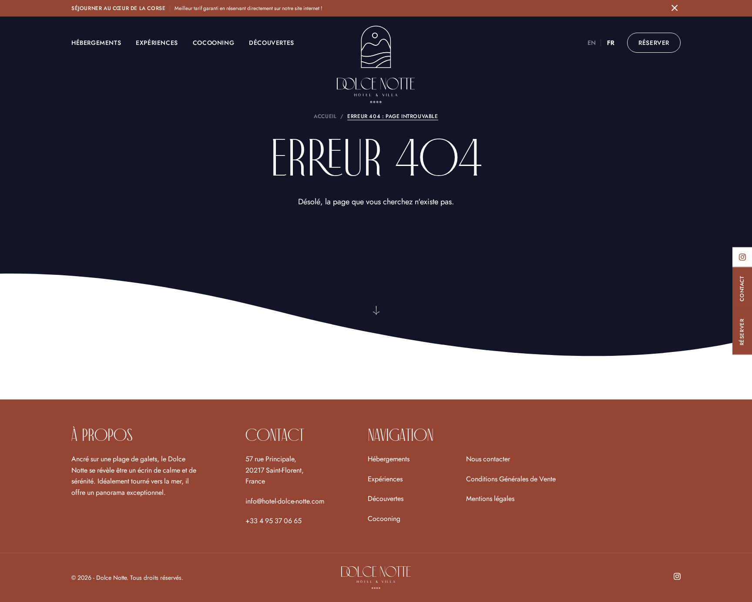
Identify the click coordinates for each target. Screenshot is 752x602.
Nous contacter (488, 459)
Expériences (157, 42)
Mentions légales (490, 499)
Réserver (742, 332)
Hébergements (96, 42)
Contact (742, 288)
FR (610, 42)
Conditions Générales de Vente (511, 479)
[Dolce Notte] (376, 65)
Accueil (325, 116)
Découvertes (271, 42)
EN (592, 42)
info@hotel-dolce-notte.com (284, 501)
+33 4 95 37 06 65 (273, 521)
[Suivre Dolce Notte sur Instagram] (742, 257)
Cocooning (213, 42)
